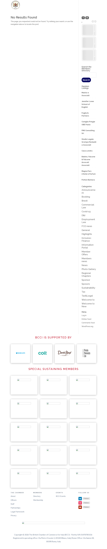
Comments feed (88, 323)
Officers (14, 500)
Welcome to (88, 299)
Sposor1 (86, 284)
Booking (86, 196)
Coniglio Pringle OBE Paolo (88, 123)
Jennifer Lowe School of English (88, 104)
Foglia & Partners (85, 114)
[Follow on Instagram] (80, 503)
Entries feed (86, 319)
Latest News (40, 7)
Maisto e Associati (85, 94)
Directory (36, 496)
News (85, 265)
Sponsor (86, 280)
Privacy (13, 516)
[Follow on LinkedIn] (80, 498)
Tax (83, 291)
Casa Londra (87, 151)
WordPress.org (87, 326)
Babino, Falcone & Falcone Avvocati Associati (88, 161)
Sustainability (88, 287)
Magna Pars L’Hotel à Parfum (89, 172)
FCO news (87, 226)
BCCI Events (61, 496)
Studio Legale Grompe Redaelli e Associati (89, 142)
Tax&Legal (87, 295)
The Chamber (54, 7)
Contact (92, 7)
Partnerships (15, 508)
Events (68, 7)
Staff (12, 504)
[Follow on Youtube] (80, 507)
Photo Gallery (89, 269)
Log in (84, 315)
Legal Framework (17, 512)
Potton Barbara (88, 180)
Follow (86, 498)
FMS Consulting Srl (88, 131)
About (13, 496)
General (86, 230)
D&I (83, 215)
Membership (38, 500)
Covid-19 (86, 211)
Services (80, 7)
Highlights (87, 234)
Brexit (85, 200)
